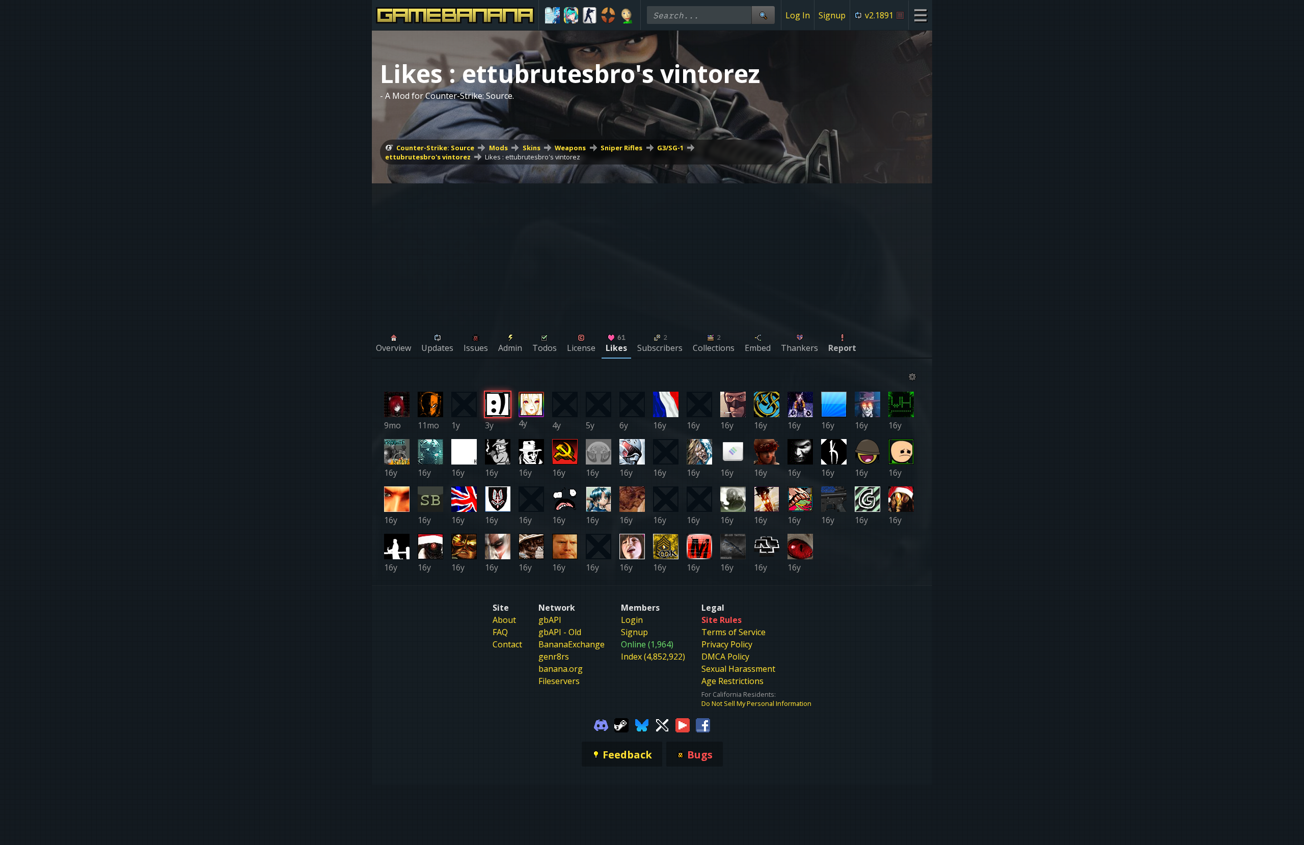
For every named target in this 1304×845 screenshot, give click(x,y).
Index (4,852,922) (653, 656)
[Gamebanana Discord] (601, 724)
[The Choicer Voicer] (552, 15)
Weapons (570, 147)
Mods (498, 147)
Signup (832, 15)
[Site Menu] (920, 15)
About (504, 619)
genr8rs (553, 656)
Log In (797, 15)
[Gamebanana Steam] (621, 724)
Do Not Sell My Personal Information (756, 703)
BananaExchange (571, 644)
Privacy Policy (726, 644)
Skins (531, 147)
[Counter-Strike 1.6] (589, 15)
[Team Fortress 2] (608, 15)
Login (632, 619)
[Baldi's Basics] (626, 15)
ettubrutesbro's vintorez (428, 156)
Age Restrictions (732, 681)
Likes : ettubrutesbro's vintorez (532, 156)
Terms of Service (733, 632)
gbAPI (549, 619)
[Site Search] (763, 15)
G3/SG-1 (670, 147)
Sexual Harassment (738, 668)
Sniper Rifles (621, 147)
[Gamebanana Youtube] (682, 724)
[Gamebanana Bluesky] (642, 724)
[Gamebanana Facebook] (703, 724)
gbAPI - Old (559, 632)
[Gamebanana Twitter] (662, 724)
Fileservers (559, 681)
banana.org (560, 668)
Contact (507, 644)
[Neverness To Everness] (571, 15)
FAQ (500, 632)
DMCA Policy (725, 656)
